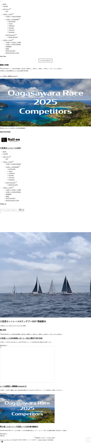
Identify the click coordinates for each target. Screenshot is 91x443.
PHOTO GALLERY (10, 35)
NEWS (4, 4)
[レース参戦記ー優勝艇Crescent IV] (27, 382)
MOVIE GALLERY (13, 37)
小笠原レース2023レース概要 (13, 42)
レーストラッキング (45, 60)
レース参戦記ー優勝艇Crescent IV (9, 76)
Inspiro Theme (42, 440)
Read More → (3, 345)
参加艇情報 (8, 46)
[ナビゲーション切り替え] (0, 1)
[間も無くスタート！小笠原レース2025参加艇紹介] (27, 422)
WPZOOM (50, 440)
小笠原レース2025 (7, 14)
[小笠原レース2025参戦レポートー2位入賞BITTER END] (31, 334)
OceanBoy (11, 28)
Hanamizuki (12, 32)
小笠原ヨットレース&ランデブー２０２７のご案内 (13, 325)
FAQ (7, 11)
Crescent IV (11, 30)
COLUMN (5, 6)
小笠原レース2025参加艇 (12, 19)
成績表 (7, 48)
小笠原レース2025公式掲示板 (13, 16)
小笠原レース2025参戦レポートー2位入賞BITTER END (14, 70)
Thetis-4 (11, 23)
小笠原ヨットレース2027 (10, 148)
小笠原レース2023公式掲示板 (13, 44)
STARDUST (12, 25)
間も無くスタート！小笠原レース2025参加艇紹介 (13, 128)
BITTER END (12, 21)
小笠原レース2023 (7, 40)
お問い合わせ (6, 9)
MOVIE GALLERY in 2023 (12, 53)
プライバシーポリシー (5, 440)
